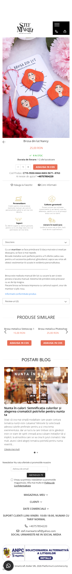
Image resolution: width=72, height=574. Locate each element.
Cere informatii (48, 184)
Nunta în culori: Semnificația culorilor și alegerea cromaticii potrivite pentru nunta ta (34, 411)
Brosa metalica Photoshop (52, 328)
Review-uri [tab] (12, 301)
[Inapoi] (2, 142)
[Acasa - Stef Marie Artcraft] (25, 28)
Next (66, 91)
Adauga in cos (45, 167)
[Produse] (57, 25)
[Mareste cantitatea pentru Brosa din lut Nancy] (28, 167)
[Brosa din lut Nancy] (36, 87)
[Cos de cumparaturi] (64, 31)
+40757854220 (37, 526)
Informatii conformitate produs (20, 293)
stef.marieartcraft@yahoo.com (38, 531)
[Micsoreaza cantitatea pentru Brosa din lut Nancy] (18, 167)
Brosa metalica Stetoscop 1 (19, 328)
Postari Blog (36, 359)
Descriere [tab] (9, 242)
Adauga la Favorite (22, 184)
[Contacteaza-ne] (56, 31)
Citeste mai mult (12, 449)
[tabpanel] (36, 87)
